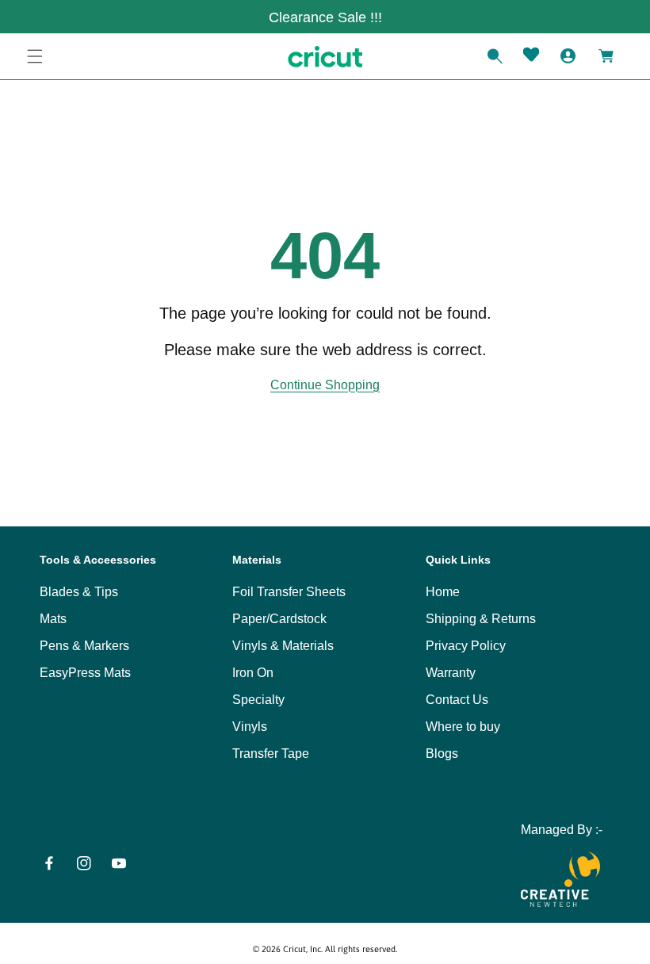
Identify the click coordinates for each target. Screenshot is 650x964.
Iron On (252, 672)
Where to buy (463, 726)
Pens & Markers (84, 645)
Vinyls (249, 726)
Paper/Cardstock (279, 618)
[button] (35, 56)
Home (443, 592)
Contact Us (457, 699)
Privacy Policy (466, 645)
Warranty (451, 672)
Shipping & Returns (481, 618)
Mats (53, 618)
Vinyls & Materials (283, 645)
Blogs (442, 753)
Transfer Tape (270, 753)
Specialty (258, 699)
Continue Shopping (325, 385)
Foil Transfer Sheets (289, 592)
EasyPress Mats (85, 672)
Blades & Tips (79, 592)
